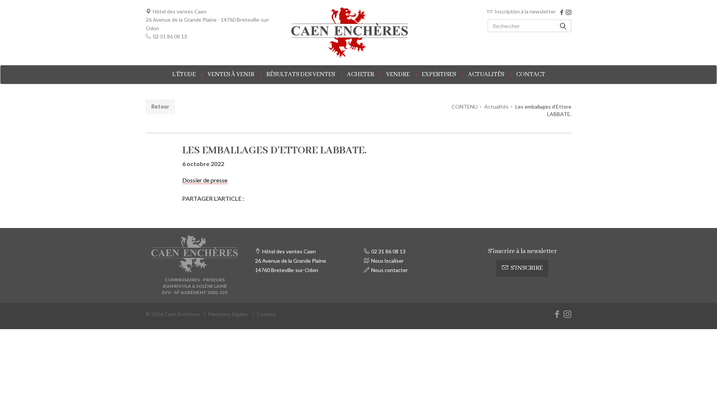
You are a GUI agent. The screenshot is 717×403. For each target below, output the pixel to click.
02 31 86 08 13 (170, 36)
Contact (530, 74)
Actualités (486, 74)
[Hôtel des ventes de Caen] (358, 32)
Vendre (398, 74)
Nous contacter (389, 270)
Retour (160, 106)
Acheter (360, 74)
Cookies (266, 314)
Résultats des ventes (300, 74)
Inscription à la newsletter (525, 11)
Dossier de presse (204, 180)
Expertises (439, 74)
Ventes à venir (231, 74)
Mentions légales (228, 314)
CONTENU (464, 106)
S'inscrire (526, 268)
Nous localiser (387, 260)
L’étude (184, 74)
